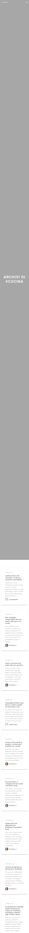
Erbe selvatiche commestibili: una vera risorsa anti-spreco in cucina (13, 620)
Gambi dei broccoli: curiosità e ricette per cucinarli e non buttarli (13, 578)
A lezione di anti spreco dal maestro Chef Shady (13, 868)
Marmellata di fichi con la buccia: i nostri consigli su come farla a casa (14, 705)
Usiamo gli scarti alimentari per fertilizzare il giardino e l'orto (14, 826)
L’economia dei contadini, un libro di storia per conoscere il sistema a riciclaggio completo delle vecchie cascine (14, 910)
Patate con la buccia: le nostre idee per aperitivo (14, 664)
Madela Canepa (13, 724)
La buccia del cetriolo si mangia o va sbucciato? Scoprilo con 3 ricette (13, 744)
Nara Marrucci (12, 645)
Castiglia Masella (13, 599)
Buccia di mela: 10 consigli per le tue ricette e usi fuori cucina (14, 784)
